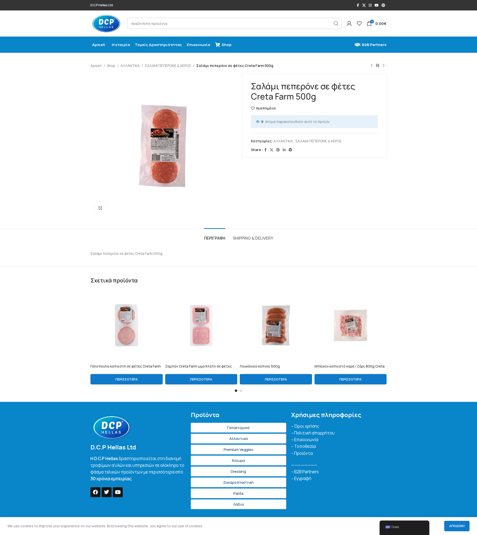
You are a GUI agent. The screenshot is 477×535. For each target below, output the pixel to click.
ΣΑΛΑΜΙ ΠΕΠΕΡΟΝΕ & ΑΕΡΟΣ (168, 65)
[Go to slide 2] (241, 390)
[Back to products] (378, 66)
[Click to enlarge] (100, 208)
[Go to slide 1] (236, 390)
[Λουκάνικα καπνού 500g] (276, 325)
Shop (111, 65)
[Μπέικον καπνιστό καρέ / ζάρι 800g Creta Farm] (351, 325)
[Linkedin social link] (284, 150)
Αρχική (96, 65)
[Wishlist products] (359, 23)
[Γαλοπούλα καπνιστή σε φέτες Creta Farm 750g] (126, 325)
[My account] (349, 23)
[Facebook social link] (358, 5)
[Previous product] (372, 66)
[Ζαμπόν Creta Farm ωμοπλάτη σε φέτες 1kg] (201, 325)
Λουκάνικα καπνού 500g (260, 366)
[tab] (214, 235)
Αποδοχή (457, 526)
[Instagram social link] (370, 5)
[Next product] (384, 66)
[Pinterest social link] (383, 5)
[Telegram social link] (290, 150)
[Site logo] (106, 23)
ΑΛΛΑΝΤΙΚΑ (130, 65)
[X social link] (364, 5)
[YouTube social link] (376, 5)
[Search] (336, 23)
